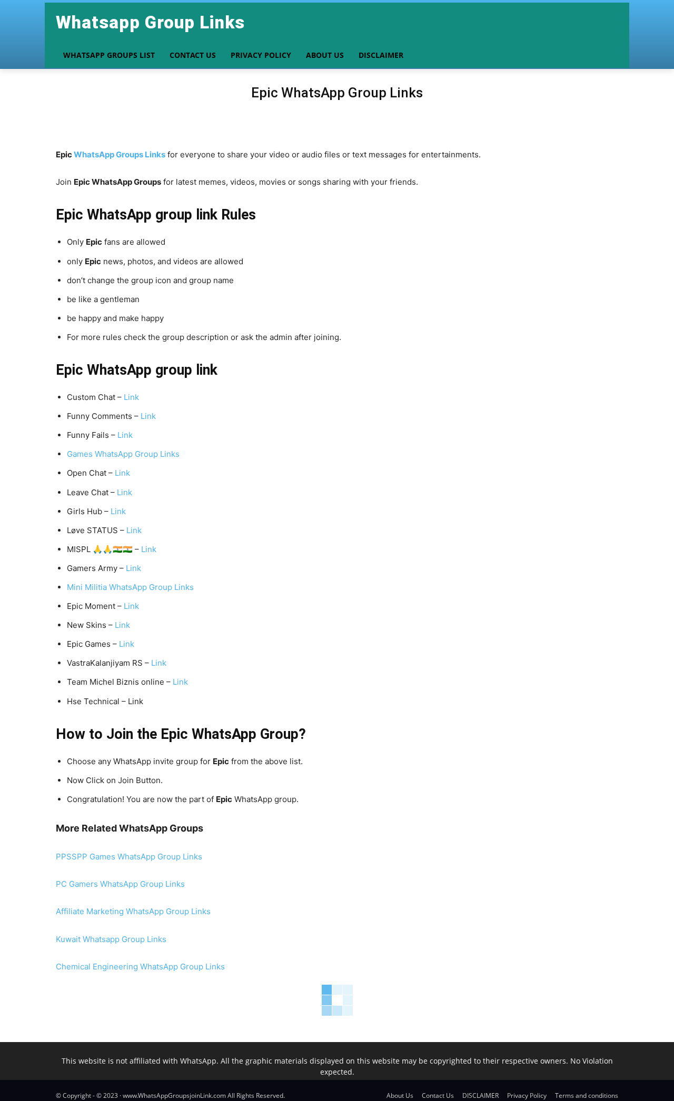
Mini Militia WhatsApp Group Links (130, 587)
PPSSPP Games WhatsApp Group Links (129, 857)
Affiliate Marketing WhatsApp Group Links (133, 911)
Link (131, 397)
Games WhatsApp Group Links (123, 454)
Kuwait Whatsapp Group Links (111, 939)
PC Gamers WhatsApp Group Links (120, 884)
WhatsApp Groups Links (119, 154)
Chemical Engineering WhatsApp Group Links (140, 967)
